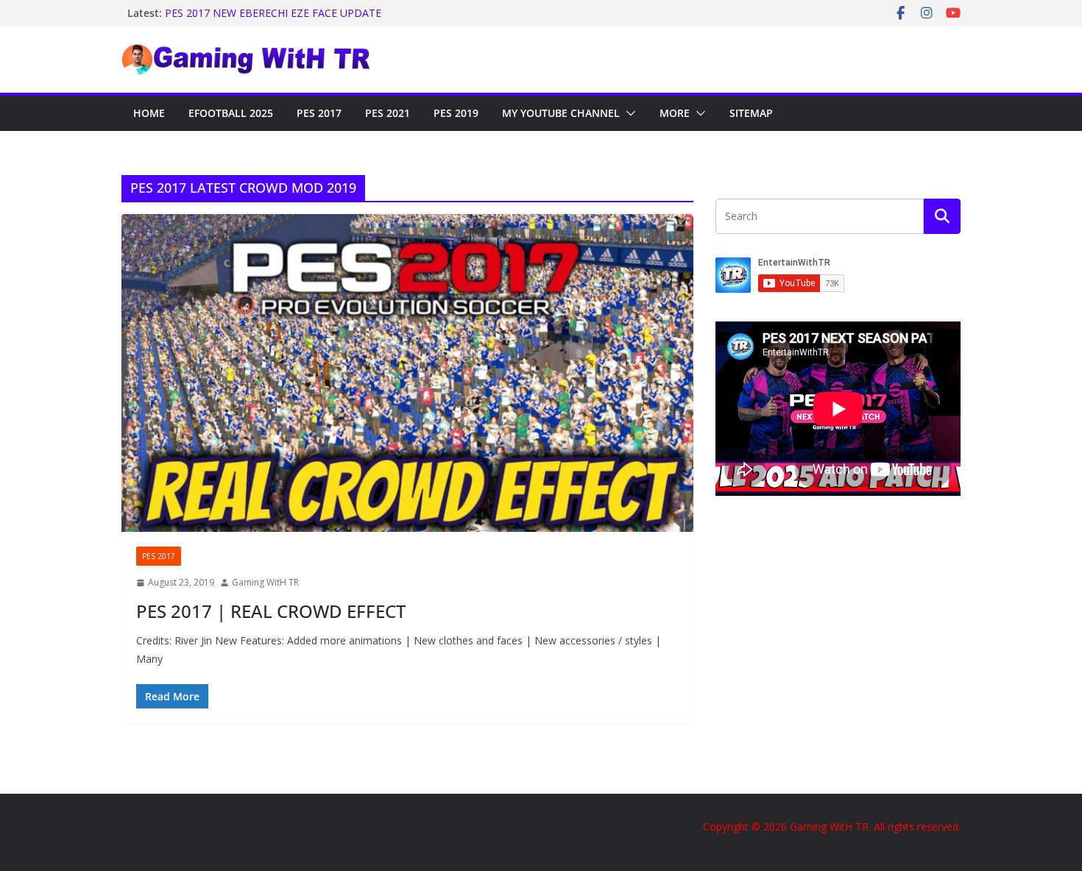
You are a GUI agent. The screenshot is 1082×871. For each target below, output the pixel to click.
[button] (628, 113)
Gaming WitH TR (265, 582)
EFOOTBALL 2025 (230, 113)
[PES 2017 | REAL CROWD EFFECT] (407, 373)
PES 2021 (387, 113)
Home (149, 113)
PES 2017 (319, 113)
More (675, 113)
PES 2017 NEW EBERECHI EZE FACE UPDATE (273, 13)
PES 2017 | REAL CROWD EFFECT (271, 611)
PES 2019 (456, 113)
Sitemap (751, 113)
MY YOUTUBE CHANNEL (561, 113)
